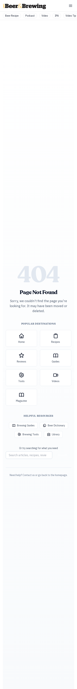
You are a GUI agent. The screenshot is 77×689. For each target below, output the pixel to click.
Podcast (30, 15)
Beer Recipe (12, 15)
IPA (57, 15)
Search (62, 455)
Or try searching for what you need (38, 448)
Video (45, 15)
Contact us (29, 475)
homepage (61, 475)
